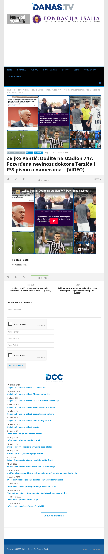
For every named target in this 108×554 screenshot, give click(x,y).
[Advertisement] (54, 44)
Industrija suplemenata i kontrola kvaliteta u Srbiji (31, 466)
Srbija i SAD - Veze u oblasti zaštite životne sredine (31, 407)
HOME (85, 549)
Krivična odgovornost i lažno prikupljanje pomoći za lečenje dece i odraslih (42, 473)
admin (61, 153)
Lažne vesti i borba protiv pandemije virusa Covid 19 (31, 486)
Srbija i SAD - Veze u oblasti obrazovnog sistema (30, 420)
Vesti (76, 70)
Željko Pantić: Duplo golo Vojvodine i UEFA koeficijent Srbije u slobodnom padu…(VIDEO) (77, 289)
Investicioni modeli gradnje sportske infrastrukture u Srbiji (35, 480)
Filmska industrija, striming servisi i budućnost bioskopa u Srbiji (37, 493)
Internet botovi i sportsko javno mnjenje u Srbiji (29, 447)
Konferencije (50, 70)
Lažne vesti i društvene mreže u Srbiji (24, 433)
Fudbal (34, 70)
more (97, 179)
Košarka (21, 70)
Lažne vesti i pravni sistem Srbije (22, 499)
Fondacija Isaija (15, 76)
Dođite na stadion (21, 90)
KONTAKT (97, 549)
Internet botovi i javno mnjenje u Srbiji (25, 453)
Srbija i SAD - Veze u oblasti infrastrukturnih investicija (33, 400)
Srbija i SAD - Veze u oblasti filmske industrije (28, 394)
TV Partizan (90, 70)
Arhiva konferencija (54, 516)
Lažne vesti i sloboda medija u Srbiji (23, 440)
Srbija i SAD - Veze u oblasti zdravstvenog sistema (30, 414)
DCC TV (65, 70)
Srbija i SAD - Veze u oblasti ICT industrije (26, 387)
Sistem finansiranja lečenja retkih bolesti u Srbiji (30, 460)
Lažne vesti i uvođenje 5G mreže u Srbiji (25, 506)
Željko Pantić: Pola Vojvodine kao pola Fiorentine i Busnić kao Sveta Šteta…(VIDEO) (30, 288)
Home (9, 70)
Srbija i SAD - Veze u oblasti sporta (23, 427)
